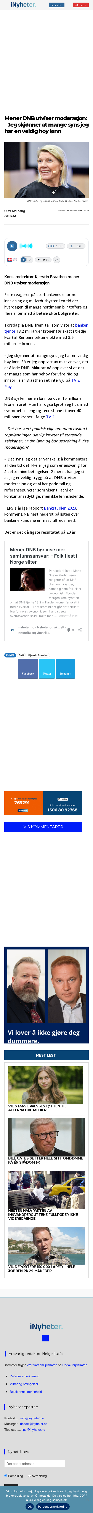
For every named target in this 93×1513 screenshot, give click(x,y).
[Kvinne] (29, 259)
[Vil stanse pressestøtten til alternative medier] (46, 1085)
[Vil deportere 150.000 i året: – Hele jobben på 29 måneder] (46, 1246)
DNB (21, 655)
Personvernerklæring (24, 1376)
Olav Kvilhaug (14, 211)
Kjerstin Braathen (38, 655)
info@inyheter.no (32, 1418)
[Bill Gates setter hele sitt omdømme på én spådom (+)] (46, 1137)
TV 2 (50, 416)
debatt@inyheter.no (33, 1423)
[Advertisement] (46, 62)
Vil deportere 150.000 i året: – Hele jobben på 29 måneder (41, 1269)
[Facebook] (45, 1338)
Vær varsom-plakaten (42, 1365)
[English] (15, 259)
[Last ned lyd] (56, 259)
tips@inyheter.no (33, 1429)
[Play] (12, 246)
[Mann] (23, 259)
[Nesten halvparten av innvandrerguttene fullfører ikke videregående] (46, 1190)
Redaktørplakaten (74, 1365)
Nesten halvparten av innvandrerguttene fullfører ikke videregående (43, 1215)
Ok (30, 1506)
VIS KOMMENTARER (43, 827)
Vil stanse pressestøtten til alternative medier (37, 1108)
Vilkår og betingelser (24, 1383)
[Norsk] (10, 259)
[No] (87, 1499)
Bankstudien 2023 (60, 508)
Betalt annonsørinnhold (26, 1391)
